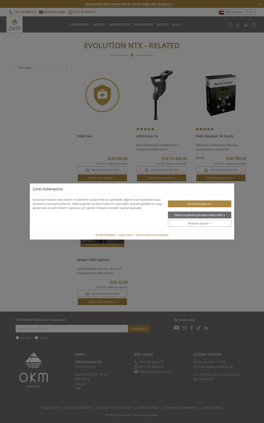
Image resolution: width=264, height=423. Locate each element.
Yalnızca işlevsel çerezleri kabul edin (198, 215)
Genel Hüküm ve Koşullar (152, 235)
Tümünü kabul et (198, 204)
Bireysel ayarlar (198, 223)
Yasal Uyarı (126, 235)
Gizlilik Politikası (105, 235)
